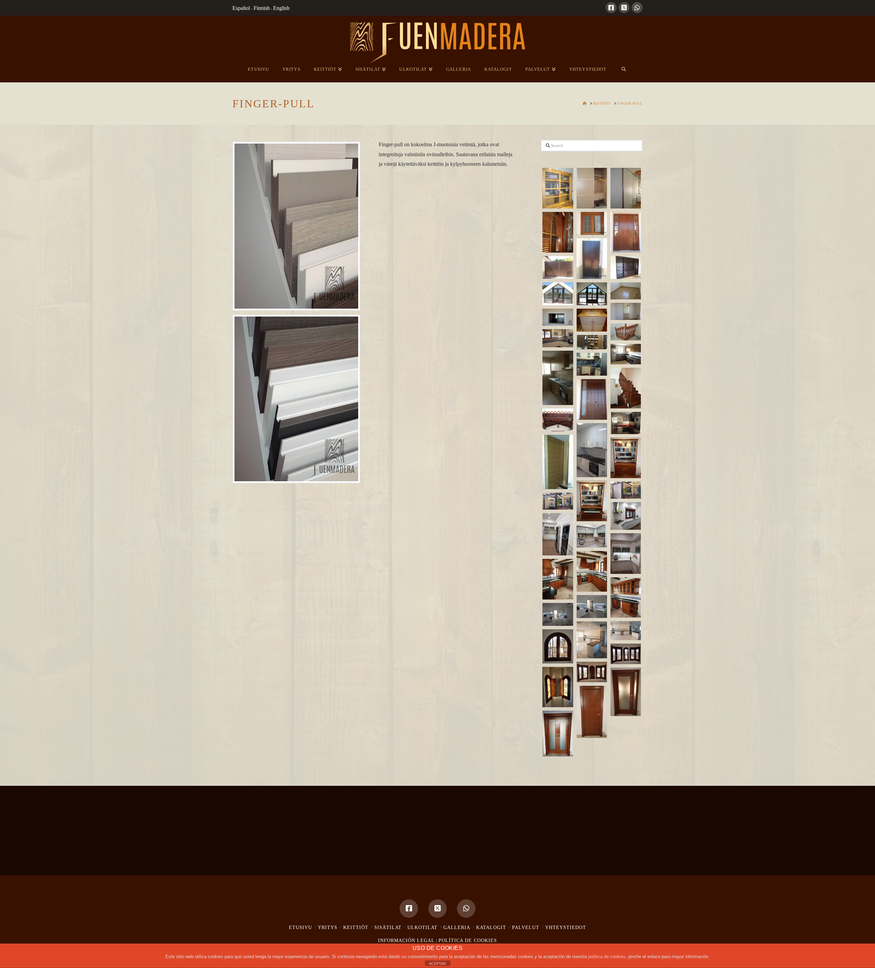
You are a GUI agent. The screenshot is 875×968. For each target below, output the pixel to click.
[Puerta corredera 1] (592, 712)
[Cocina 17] (592, 639)
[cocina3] (625, 354)
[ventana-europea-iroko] (592, 223)
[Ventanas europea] (557, 687)
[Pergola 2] (557, 501)
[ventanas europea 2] (625, 654)
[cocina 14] (592, 606)
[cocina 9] (592, 536)
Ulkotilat (422, 927)
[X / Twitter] (624, 7)
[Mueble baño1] (592, 320)
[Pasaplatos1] (557, 317)
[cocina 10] (625, 553)
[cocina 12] (557, 579)
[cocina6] (592, 450)
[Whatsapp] (637, 7)
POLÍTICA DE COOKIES (468, 940)
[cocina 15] (557, 614)
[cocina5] (625, 423)
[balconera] (557, 293)
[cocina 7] (625, 516)
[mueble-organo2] (592, 501)
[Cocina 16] (625, 630)
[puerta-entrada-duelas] (592, 258)
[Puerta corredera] (557, 733)
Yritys (327, 927)
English (281, 8)
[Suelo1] (625, 290)
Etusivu (300, 927)
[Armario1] (625, 311)
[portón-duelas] (557, 267)
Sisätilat (388, 927)
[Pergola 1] (625, 490)
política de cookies (606, 956)
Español (241, 8)
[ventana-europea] (557, 232)
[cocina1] (557, 378)
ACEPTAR (437, 964)
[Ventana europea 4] (557, 646)
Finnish (262, 8)
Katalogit (491, 927)
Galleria (456, 927)
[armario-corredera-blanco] (625, 188)
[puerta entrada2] (592, 399)
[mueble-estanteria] (625, 267)
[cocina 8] (557, 534)
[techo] (557, 419)
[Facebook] (611, 7)
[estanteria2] (592, 342)
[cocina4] (592, 364)
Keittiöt (355, 927)
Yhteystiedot (565, 927)
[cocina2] (557, 338)
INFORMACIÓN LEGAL (406, 940)
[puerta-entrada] (625, 232)
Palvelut (525, 927)
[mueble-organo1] (625, 458)
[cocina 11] (592, 571)
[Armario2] (557, 462)
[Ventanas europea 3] (592, 672)
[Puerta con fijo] (625, 692)
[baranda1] (625, 388)
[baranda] (625, 331)
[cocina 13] (625, 597)
